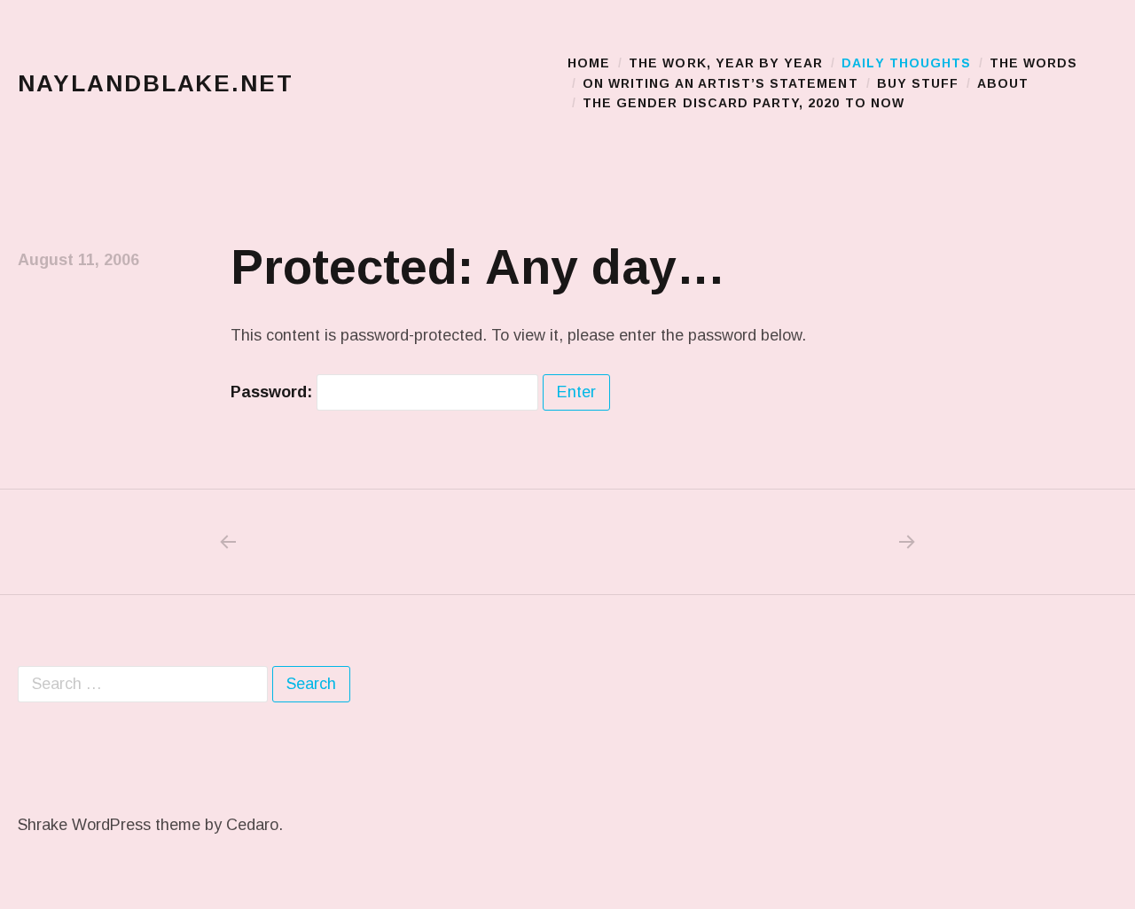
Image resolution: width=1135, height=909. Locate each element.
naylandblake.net (156, 83)
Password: (274, 392)
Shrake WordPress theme (109, 825)
